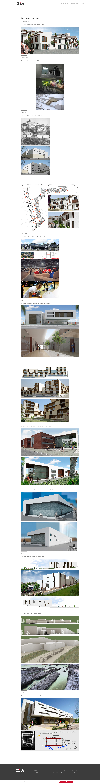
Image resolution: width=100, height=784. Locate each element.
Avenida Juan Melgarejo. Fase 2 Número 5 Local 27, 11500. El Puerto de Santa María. (58, 772)
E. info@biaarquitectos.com (39, 773)
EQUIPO (67, 3)
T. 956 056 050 (36, 772)
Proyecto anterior (24, 758)
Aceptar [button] (62, 782)
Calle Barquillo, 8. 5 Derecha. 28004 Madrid (73, 772)
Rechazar (70, 782)
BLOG (77, 3)
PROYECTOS (72, 3)
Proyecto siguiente (75, 758)
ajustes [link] (54, 782)
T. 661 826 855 (36, 770)
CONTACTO (82, 3)
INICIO (62, 3)
